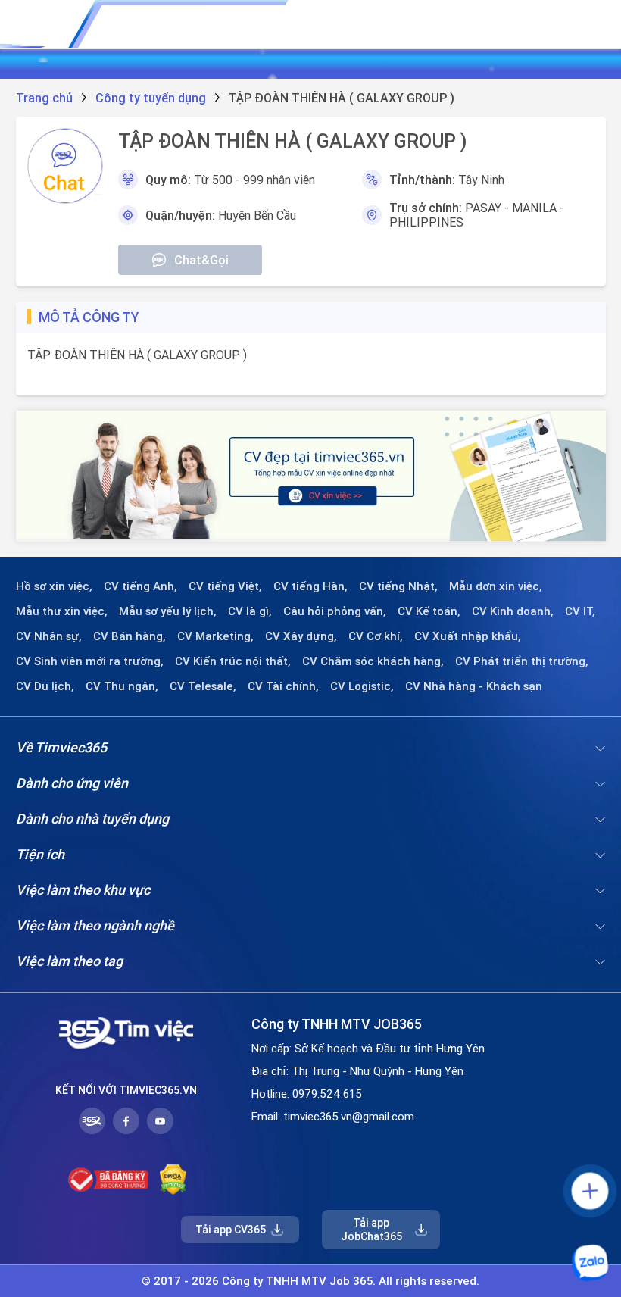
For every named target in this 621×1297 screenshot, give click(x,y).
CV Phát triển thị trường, (521, 661)
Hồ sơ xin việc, (54, 586)
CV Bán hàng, (129, 636)
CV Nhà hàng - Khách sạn (473, 686)
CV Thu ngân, (122, 686)
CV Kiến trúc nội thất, (233, 661)
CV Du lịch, (45, 686)
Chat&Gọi (201, 259)
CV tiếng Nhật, (398, 586)
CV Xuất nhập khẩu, (467, 636)
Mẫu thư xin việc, (62, 611)
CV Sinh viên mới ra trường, (90, 661)
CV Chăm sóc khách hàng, (373, 661)
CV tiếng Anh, (140, 586)
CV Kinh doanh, (513, 611)
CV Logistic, (362, 686)
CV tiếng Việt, (225, 586)
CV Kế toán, (429, 611)
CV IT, (580, 611)
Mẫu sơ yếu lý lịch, (168, 611)
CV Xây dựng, (301, 636)
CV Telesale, (203, 686)
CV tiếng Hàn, (310, 586)
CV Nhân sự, (49, 636)
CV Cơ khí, (375, 636)
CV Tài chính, (283, 686)
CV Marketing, (215, 636)
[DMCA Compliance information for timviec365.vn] (173, 1179)
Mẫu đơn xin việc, (495, 586)
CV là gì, (250, 611)
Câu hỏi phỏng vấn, (334, 611)
